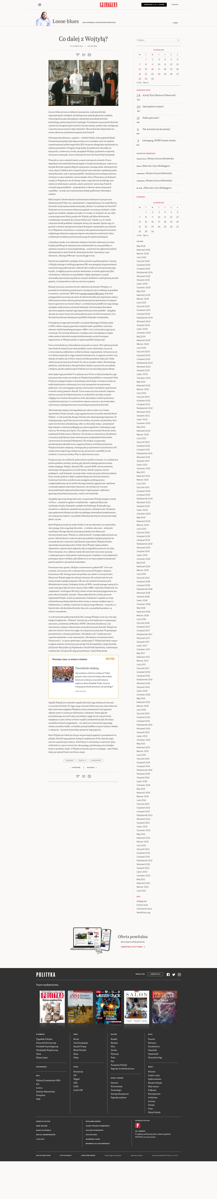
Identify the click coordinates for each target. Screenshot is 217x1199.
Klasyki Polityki (155, 1082)
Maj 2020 (141, 517)
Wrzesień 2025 (143, 276)
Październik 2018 (144, 589)
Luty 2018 (141, 619)
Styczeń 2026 (143, 261)
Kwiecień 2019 (143, 566)
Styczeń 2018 (143, 623)
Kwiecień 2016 (143, 702)
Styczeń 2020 (143, 532)
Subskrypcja (155, 974)
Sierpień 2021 (143, 461)
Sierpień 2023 (143, 370)
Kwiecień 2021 (143, 476)
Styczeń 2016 (143, 713)
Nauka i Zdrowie (117, 1078)
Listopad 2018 (143, 585)
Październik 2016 (144, 679)
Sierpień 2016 (143, 687)
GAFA (75, 1086)
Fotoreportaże (154, 1093)
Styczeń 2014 (143, 804)
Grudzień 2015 (143, 717)
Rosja (75, 1053)
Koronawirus (41, 1067)
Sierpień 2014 (143, 777)
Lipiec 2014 (142, 781)
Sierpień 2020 (143, 506)
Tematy (151, 1104)
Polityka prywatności (94, 1130)
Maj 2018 (141, 608)
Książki (114, 1039)
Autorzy (151, 1101)
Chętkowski (153, 1053)
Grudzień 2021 (143, 446)
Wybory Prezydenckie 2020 (48, 1080)
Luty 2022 (141, 438)
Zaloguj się (142, 901)
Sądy (38, 1098)
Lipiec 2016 (142, 691)
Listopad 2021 (143, 449)
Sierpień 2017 (143, 642)
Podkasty (152, 1090)
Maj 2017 (141, 653)
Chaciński (152, 1050)
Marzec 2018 (143, 615)
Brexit (76, 1039)
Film (113, 1046)
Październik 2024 (145, 317)
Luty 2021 (141, 483)
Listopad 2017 (143, 630)
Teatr (113, 1057)
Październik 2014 (144, 770)
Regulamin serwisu (93, 1121)
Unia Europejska (80, 1042)
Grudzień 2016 (143, 672)
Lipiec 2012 (142, 872)
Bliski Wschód (79, 1050)
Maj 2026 (141, 246)
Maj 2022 (141, 427)
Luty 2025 (141, 302)
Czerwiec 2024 (144, 332)
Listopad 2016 (143, 676)
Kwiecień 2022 (143, 430)
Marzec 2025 (143, 299)
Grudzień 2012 (143, 853)
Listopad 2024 (143, 314)
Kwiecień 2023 (143, 385)
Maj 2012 (141, 879)
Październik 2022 (145, 408)
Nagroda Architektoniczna (122, 1068)
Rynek (75, 1067)
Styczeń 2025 (143, 306)
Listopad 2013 (143, 811)
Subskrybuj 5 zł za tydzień (131, 947)
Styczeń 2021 (143, 487)
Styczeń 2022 (143, 442)
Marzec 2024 (143, 344)
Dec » (145, 82)
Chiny (75, 1057)
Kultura (114, 1034)
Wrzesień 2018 (143, 593)
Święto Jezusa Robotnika (161, 158)
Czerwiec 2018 (143, 604)
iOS (136, 1131)
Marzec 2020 (143, 525)
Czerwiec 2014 (143, 785)
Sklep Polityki (154, 1112)
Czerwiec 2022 (143, 423)
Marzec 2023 (143, 389)
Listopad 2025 (143, 268)
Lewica (39, 1087)
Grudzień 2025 (143, 265)
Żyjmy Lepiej (42, 1057)
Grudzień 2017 (143, 627)
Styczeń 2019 (143, 578)
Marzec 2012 (143, 887)
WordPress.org (143, 912)
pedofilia (82, 760)
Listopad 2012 (143, 856)
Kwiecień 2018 (143, 611)
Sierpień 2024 (143, 325)
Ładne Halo (118, 1155)
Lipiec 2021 (142, 464)
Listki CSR (78, 1090)
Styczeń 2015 (143, 758)
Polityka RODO (91, 1135)
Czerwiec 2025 (143, 287)
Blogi (150, 1034)
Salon (38, 1053)
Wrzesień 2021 (143, 457)
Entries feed (142, 905)
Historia (151, 1071)
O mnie (175, 23)
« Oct (139, 82)
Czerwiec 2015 (143, 740)
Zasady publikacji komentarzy (98, 1126)
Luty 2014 (141, 800)
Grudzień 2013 (143, 807)
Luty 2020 (141, 528)
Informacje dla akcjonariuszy (98, 1143)
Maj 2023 (141, 381)
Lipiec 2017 (142, 645)
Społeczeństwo (154, 1078)
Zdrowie (114, 1082)
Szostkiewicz (154, 1046)
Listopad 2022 (143, 404)
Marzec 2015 (143, 751)
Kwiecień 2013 (143, 838)
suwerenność (96, 760)
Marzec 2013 (143, 841)
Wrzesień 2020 (144, 502)
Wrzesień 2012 (143, 864)
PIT (75, 1075)
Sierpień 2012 (143, 868)
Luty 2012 (141, 890)
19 (171, 69)
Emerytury (78, 1071)
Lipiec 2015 (142, 736)
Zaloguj (175, 4)
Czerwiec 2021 (143, 468)
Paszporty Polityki (119, 1064)
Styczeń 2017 (143, 668)
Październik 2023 (145, 363)
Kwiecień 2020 (143, 521)
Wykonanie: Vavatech (137, 1155)
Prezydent (40, 1095)
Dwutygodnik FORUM (43, 1155)
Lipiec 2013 (142, 826)
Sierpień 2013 (143, 823)
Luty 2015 (141, 755)
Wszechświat (116, 1086)
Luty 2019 (141, 574)
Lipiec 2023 (142, 374)
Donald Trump (79, 1046)
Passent (151, 1039)
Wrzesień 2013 (143, 819)
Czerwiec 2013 (143, 830)
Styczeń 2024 (143, 351)
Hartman (152, 1042)
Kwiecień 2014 (143, 792)
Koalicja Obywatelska (45, 1091)
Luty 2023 (141, 393)
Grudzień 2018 (143, 581)
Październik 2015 (144, 725)
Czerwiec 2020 (144, 513)
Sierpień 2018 (143, 596)
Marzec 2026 (143, 253)
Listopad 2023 (143, 359)
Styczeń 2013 (143, 849)
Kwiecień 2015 (143, 747)
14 (140, 69)
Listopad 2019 (143, 540)
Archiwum (152, 1097)
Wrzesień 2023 (143, 366)
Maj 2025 (141, 291)
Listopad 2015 (143, 721)
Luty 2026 (141, 257)
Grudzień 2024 (143, 310)
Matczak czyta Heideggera (156, 165)
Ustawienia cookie (93, 1139)
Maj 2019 (141, 562)
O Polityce (40, 1139)
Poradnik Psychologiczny (47, 1046)
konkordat (70, 760)
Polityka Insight (66, 1155)
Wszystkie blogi (155, 1057)
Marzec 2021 (143, 479)
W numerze (40, 1034)
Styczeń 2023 (143, 397)
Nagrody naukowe (118, 1097)
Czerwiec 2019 (143, 559)
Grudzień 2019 (143, 536)
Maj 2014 (141, 789)
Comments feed (144, 908)
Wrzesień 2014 (143, 774)
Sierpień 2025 (143, 280)
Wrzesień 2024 (143, 321)
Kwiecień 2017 (143, 657)
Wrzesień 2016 (143, 683)
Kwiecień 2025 (143, 295)
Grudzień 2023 (143, 355)
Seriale (114, 1050)
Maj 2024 (141, 336)
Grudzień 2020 (144, 491)
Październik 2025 (145, 272)
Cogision (111, 1155)
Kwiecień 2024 (143, 340)
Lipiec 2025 (142, 283)
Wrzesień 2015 (143, 728)
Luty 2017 (141, 664)
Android (142, 1131)
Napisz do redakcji (43, 1130)
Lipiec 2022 (142, 419)
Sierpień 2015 (143, 732)
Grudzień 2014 (143, 762)
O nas (150, 1108)
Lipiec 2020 (142, 510)
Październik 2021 (144, 453)
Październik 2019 (144, 544)
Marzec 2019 (143, 570)
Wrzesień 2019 (143, 547)
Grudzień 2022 (143, 400)
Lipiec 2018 (142, 600)
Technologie (116, 1090)
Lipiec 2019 (142, 555)
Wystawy (115, 1053)
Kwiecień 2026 (143, 250)
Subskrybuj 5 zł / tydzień (154, 4)
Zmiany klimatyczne (120, 1093)
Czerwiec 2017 (143, 649)
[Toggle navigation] (39, 5)
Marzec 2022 (143, 434)
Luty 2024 (141, 348)
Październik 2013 (144, 815)
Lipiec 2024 (142, 329)
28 (140, 79)
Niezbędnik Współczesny (47, 1050)
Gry (112, 1061)
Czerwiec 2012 (143, 875)
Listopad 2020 (143, 495)
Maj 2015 (141, 743)
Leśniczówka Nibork (88, 1155)
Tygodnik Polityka (44, 1039)
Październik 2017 (144, 634)
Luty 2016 (141, 709)
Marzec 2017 (143, 660)
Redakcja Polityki (43, 1121)
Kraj (38, 1075)
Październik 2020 (145, 498)
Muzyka (114, 1042)
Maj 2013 (141, 834)
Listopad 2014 (143, 766)
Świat (75, 1034)
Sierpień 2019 (143, 551)
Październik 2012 (144, 860)
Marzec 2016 (143, 706)
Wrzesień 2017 (143, 638)
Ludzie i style (154, 1075)
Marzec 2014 (143, 796)
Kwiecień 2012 (143, 883)
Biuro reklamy (42, 1126)
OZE (75, 1082)
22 (146, 74)
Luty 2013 (141, 845)
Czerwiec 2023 (144, 378)
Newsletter (140, 974)
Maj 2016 (141, 698)
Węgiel (76, 1078)
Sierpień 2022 (143, 415)
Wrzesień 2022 (143, 412)
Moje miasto (153, 1086)
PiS (37, 1084)
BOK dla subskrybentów (45, 1135)
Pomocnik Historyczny (46, 1042)
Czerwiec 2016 (143, 694)
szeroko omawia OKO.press (92, 293)
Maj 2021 (141, 472)
